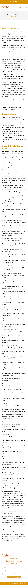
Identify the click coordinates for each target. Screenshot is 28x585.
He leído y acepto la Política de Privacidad (13, 574)
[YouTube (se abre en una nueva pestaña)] (16, 2)
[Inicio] (9, 16)
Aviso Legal (5, 583)
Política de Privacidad (12, 583)
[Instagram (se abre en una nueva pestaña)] (13, 2)
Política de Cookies (21, 583)
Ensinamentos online (15, 16)
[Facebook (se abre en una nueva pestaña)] (10, 2)
